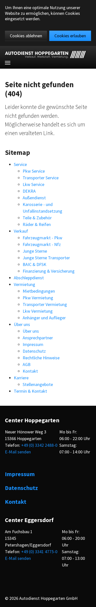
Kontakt (30, 371)
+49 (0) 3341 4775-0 (39, 551)
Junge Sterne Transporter (46, 258)
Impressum (33, 344)
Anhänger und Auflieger (44, 318)
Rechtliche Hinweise (41, 358)
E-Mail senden (18, 452)
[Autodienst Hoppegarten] (45, 54)
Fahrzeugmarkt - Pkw (42, 238)
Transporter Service (41, 178)
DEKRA (29, 191)
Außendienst (34, 198)
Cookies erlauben (70, 36)
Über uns (22, 324)
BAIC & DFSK (34, 264)
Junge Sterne (35, 251)
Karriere (21, 378)
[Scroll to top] (88, 599)
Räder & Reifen (37, 224)
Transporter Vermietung (45, 304)
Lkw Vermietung (38, 311)
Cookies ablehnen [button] (26, 36)
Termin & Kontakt (30, 391)
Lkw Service (33, 184)
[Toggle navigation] (7, 62)
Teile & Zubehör (37, 218)
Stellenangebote (38, 384)
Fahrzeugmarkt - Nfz (42, 244)
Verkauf (21, 231)
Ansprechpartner (38, 338)
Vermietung (24, 284)
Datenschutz (34, 351)
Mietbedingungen (39, 291)
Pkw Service (34, 171)
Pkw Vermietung (38, 298)
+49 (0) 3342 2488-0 (39, 445)
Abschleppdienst (29, 278)
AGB (27, 364)
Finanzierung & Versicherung (49, 271)
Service (20, 164)
